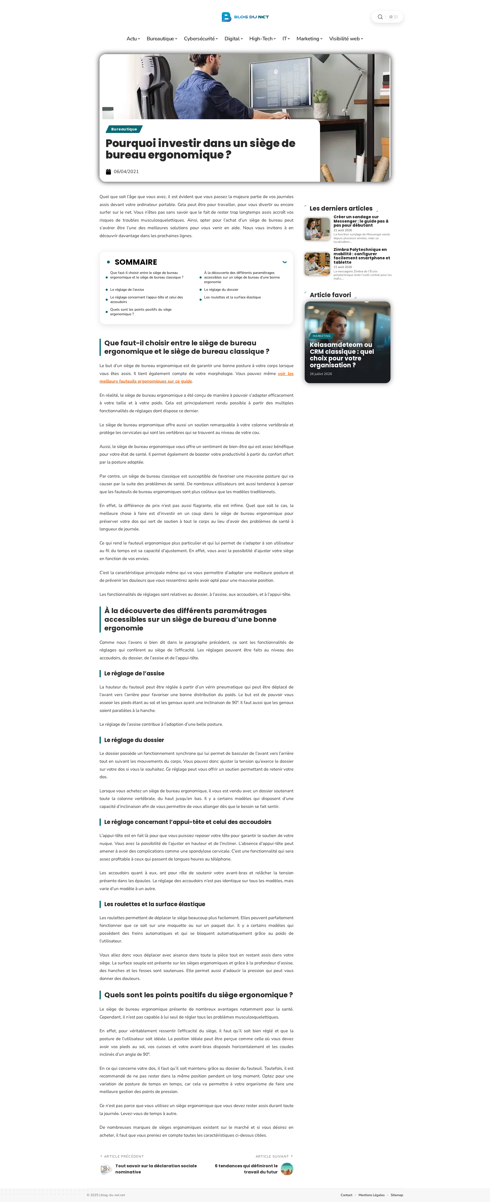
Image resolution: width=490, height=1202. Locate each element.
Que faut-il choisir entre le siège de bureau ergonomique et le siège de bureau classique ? (146, 275)
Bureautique (124, 129)
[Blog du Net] (245, 17)
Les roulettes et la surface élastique (232, 297)
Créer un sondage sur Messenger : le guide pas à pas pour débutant (361, 221)
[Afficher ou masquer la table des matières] (222, 262)
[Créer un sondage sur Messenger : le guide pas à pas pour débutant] (317, 229)
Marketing (321, 336)
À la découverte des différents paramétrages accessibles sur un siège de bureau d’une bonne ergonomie (242, 277)
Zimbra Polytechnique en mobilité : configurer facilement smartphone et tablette (362, 256)
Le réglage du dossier (221, 289)
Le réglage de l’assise (127, 289)
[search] (380, 17)
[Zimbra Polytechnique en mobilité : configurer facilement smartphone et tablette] (317, 264)
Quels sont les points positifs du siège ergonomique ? (141, 312)
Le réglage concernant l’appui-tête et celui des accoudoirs (146, 299)
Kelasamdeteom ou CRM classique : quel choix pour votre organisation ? (342, 355)
